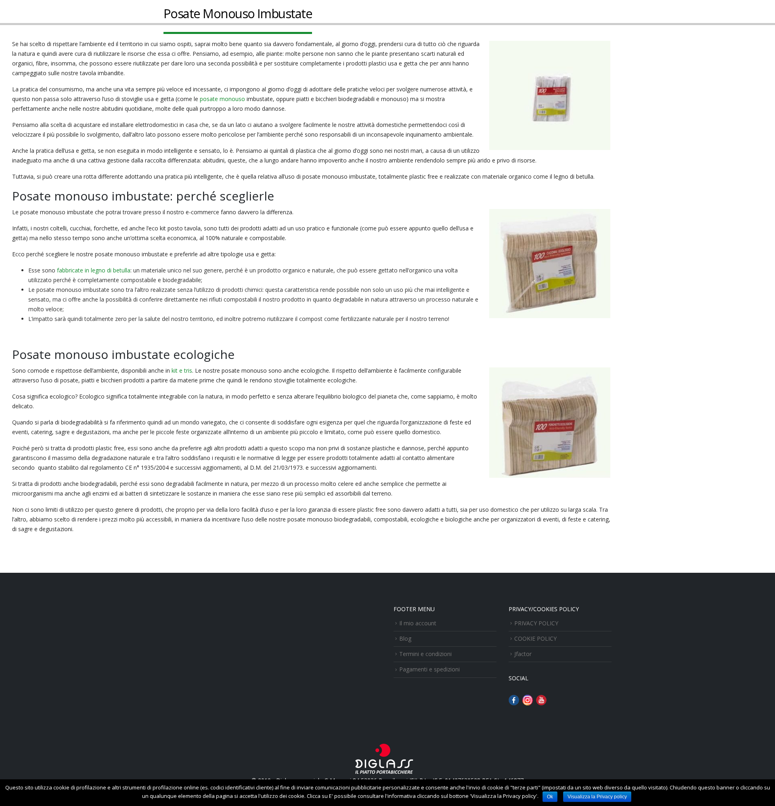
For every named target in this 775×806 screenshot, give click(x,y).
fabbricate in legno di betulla (93, 270)
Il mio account (417, 623)
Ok (550, 797)
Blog (405, 638)
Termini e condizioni (425, 654)
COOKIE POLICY (535, 638)
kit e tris (182, 370)
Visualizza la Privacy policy (597, 797)
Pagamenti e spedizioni (429, 669)
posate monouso (222, 99)
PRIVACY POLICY (536, 623)
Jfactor (523, 654)
